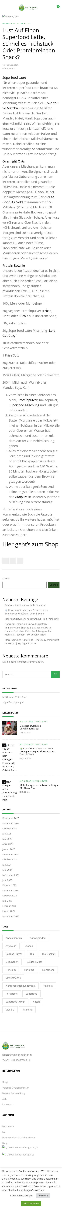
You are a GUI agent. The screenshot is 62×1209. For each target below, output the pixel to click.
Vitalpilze (21, 497)
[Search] (55, 674)
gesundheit (12, 961)
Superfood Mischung (24, 405)
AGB (4, 1099)
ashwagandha (37, 937)
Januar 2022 (8, 911)
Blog (4, 1143)
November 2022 (10, 890)
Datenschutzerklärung (13, 1093)
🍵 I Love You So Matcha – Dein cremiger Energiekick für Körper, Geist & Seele (37, 751)
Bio (32, 953)
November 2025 (10, 823)
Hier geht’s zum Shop (30, 544)
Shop (5, 1082)
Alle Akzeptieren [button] (31, 1203)
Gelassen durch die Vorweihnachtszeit (25, 604)
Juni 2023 (7, 880)
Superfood (31, 993)
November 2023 (10, 875)
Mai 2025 (7, 838)
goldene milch (34, 961)
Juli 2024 (6, 864)
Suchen (6, 578)
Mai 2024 (7, 869)
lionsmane (48, 969)
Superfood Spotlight (13, 702)
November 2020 (10, 916)
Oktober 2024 (9, 859)
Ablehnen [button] (43, 1195)
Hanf (6, 316)
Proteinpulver (28, 400)
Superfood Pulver (15, 1001)
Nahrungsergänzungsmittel (20, 985)
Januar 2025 (8, 849)
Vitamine (27, 1009)
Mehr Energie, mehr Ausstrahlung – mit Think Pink (32, 618)
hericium (11, 969)
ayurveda (11, 945)
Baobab (28, 945)
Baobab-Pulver (14, 953)
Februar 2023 (9, 885)
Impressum (8, 1104)
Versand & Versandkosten (15, 1087)
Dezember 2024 (10, 854)
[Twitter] (13, 561)
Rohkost (48, 985)
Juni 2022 (7, 900)
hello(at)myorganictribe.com (17, 1055)
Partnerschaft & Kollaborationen (18, 1137)
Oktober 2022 (9, 895)
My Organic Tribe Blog (14, 697)
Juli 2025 (6, 833)
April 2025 (7, 843)
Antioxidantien (14, 937)
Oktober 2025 (9, 828)
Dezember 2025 (10, 818)
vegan (36, 1001)
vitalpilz (10, 1009)
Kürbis (23, 316)
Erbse (47, 311)
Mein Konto (8, 1126)
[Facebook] (5, 561)
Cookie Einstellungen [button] (21, 1195)
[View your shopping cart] (55, 7)
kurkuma (29, 969)
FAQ (4, 1132)
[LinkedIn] (20, 561)
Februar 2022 (9, 905)
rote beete (11, 993)
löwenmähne (13, 977)
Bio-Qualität (48, 953)
